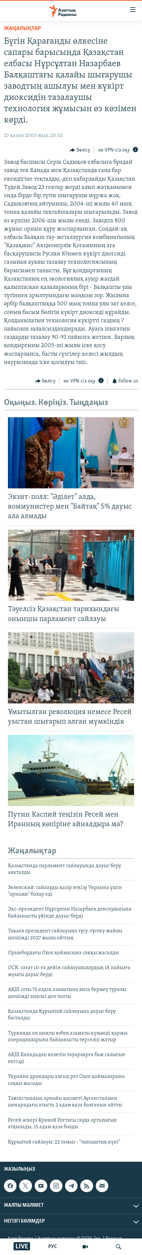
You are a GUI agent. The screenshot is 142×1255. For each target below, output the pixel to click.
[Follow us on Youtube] (41, 1186)
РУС (52, 1246)
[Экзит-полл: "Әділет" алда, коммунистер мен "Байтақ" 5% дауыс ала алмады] (71, 452)
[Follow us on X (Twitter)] (25, 1186)
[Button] (80, 150)
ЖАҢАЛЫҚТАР (22, 29)
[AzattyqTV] (85, 1246)
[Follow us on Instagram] (56, 1186)
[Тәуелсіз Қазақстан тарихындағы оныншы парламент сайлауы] (71, 565)
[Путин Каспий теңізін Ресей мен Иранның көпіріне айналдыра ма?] (71, 770)
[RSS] (86, 1186)
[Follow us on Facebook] (10, 1186)
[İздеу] (118, 1246)
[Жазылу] (102, 1186)
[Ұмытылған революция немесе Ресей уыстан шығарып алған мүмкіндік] (71, 667)
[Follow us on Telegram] (71, 1186)
